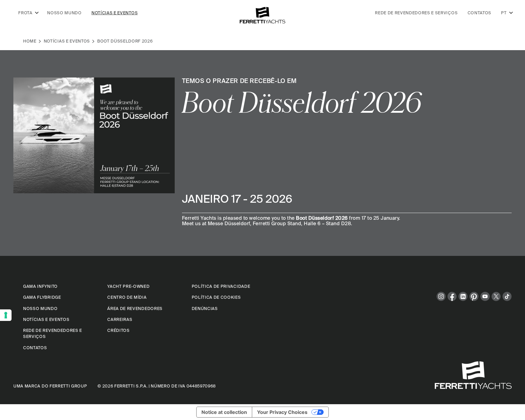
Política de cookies (216, 297)
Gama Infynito (40, 286)
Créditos (118, 330)
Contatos (479, 12)
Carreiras (119, 319)
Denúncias (205, 308)
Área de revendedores (135, 308)
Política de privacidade (221, 286)
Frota (25, 12)
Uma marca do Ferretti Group (50, 386)
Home (29, 41)
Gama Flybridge (42, 297)
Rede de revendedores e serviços (416, 12)
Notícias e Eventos (67, 41)
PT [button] (503, 12)
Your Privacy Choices (282, 412)
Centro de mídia (126, 297)
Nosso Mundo (64, 12)
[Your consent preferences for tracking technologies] (6, 315)
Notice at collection (224, 412)
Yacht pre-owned (128, 286)
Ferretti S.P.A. (130, 386)
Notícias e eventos (114, 12)
